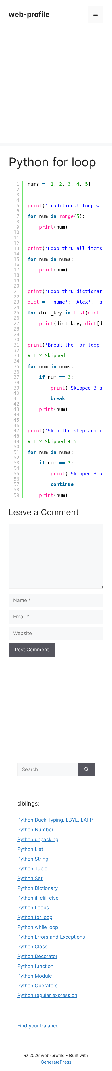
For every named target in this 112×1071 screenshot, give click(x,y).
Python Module (34, 976)
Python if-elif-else (38, 898)
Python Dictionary (37, 888)
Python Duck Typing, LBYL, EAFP (55, 820)
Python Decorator (37, 956)
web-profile (29, 14)
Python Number (35, 829)
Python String (32, 859)
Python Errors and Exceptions (51, 937)
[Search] (86, 770)
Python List (30, 849)
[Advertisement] (56, 87)
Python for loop (34, 917)
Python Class (32, 946)
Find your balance (38, 1026)
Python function (35, 966)
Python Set (30, 878)
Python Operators (37, 985)
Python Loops (33, 907)
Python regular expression (47, 995)
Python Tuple (32, 868)
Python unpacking (37, 839)
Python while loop (37, 927)
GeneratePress (56, 1062)
